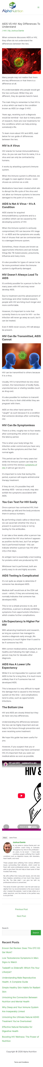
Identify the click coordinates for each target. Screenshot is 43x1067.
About (5, 837)
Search (5, 928)
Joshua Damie (19, 842)
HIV (5, 30)
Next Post (21, 916)
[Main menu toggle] (38, 7)
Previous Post (21, 909)
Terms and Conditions (21, 1062)
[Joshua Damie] (7, 847)
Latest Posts (13, 837)
